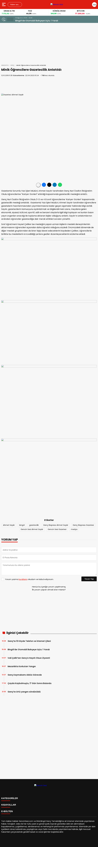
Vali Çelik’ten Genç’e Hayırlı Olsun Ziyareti (29, 658)
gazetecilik (34, 525)
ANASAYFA (4, 65)
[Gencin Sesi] (57, 4)
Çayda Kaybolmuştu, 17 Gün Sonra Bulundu (29, 683)
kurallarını (23, 579)
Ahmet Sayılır (9, 525)
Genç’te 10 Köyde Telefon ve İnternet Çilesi (29, 641)
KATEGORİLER (9, 798)
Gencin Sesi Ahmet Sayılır (32, 529)
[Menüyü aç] (4, 4)
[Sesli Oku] (38, 185)
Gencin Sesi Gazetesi (57, 529)
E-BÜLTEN (7, 811)
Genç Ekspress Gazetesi (83, 525)
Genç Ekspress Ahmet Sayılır (55, 525)
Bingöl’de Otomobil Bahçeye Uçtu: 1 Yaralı (29, 649)
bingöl (22, 525)
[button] (8, 19)
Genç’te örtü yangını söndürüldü (24, 691)
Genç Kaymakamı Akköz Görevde (25, 675)
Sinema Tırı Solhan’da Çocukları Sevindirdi (37, 20)
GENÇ (12, 65)
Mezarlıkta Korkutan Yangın (22, 666)
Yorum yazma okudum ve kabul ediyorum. (29, 579)
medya (74, 529)
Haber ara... (15, 4)
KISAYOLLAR (8, 804)
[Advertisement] (49, 85)
